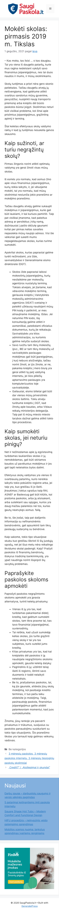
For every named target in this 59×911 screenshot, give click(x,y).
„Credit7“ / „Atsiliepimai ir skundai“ (29, 767)
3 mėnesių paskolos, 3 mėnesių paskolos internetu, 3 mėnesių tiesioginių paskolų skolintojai (29, 758)
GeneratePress (29, 906)
